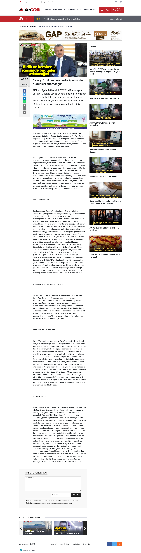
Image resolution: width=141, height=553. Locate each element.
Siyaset (71, 10)
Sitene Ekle (51, 2)
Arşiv (44, 2)
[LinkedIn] (24, 98)
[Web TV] (116, 2)
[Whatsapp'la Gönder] (24, 101)
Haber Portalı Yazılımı (29, 550)
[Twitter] (24, 94)
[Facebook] (24, 91)
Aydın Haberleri (59, 10)
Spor (79, 10)
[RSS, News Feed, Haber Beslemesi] (119, 544)
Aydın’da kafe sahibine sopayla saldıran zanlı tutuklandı (62, 19)
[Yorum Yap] (24, 112)
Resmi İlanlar (89, 10)
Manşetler (26, 2)
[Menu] (102, 10)
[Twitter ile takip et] (114, 544)
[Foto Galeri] (121, 2)
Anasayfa (25, 26)
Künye (61, 544)
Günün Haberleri (36, 2)
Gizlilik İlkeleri (77, 544)
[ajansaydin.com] (29, 9)
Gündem (47, 10)
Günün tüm (115, 19)
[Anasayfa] (20, 2)
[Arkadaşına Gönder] (24, 105)
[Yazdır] (24, 108)
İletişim (68, 544)
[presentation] (26, 19)
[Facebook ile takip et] (109, 544)
